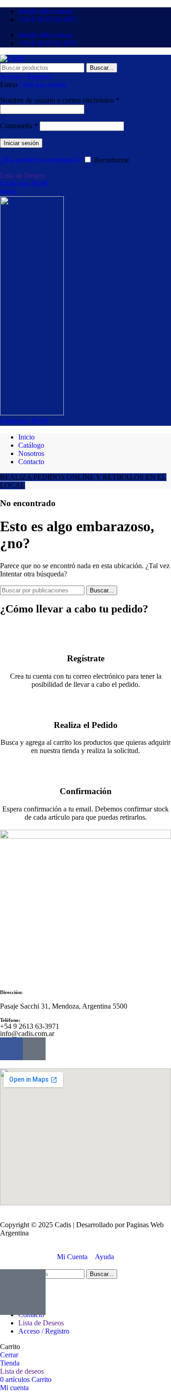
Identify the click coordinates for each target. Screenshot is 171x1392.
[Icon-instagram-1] (34, 1048)
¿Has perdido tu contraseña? (40, 160)
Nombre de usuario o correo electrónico (59, 100)
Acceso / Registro (43, 1331)
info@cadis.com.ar (27, 1033)
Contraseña (19, 126)
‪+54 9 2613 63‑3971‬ (29, 1026)
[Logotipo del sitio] (12, 59)
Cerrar (9, 1355)
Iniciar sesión (21, 143)
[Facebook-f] (11, 1048)
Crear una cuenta (42, 85)
